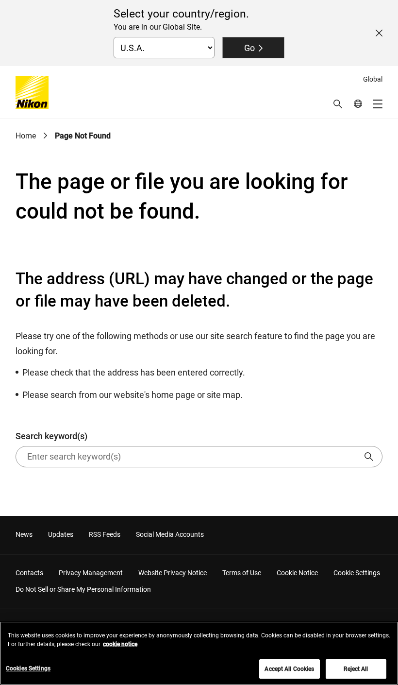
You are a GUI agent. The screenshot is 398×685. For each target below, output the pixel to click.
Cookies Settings (28, 668)
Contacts (29, 573)
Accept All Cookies (289, 669)
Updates (60, 534)
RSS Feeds (104, 534)
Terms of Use (241, 573)
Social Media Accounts (170, 534)
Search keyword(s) (51, 436)
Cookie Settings (356, 573)
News (24, 534)
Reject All (356, 669)
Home (26, 135)
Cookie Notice (297, 573)
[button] (338, 104)
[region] (199, 653)
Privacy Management (91, 573)
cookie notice (120, 644)
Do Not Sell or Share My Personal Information (83, 589)
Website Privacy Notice (172, 573)
